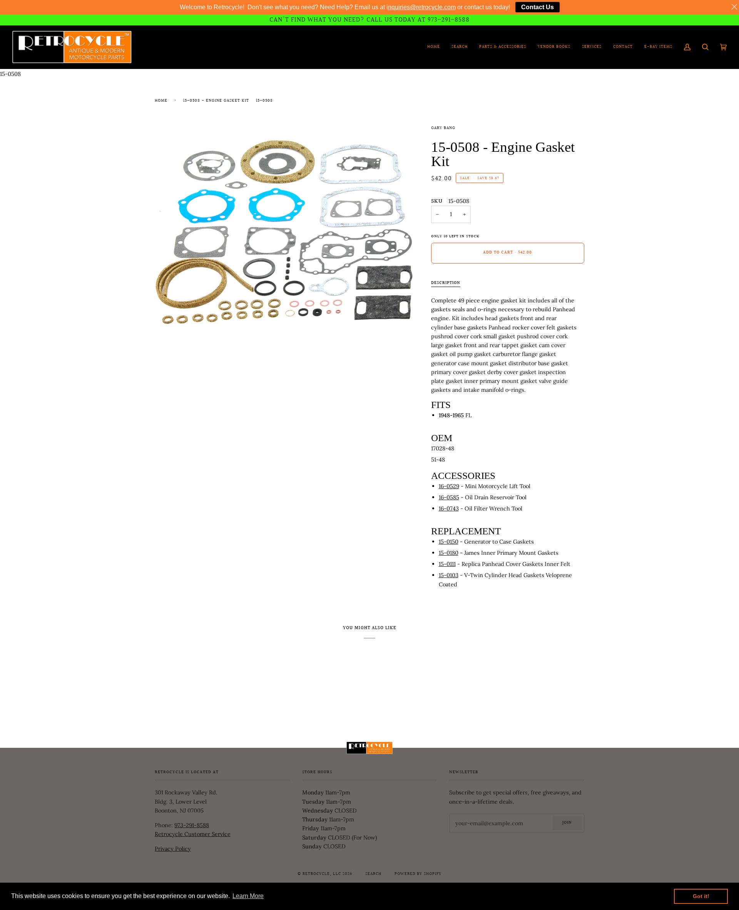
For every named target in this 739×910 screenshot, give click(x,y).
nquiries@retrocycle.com (422, 7)
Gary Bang (443, 128)
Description (445, 283)
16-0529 (449, 486)
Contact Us (537, 7)
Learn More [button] (248, 896)
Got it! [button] (701, 896)
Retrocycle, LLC (322, 874)
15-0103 (448, 575)
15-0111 (447, 563)
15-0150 (448, 541)
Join (567, 822)
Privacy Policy (173, 848)
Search (373, 874)
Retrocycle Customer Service (193, 834)
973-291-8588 (191, 825)
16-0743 (449, 508)
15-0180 (448, 552)
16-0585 (449, 497)
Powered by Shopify (418, 874)
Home (161, 100)
